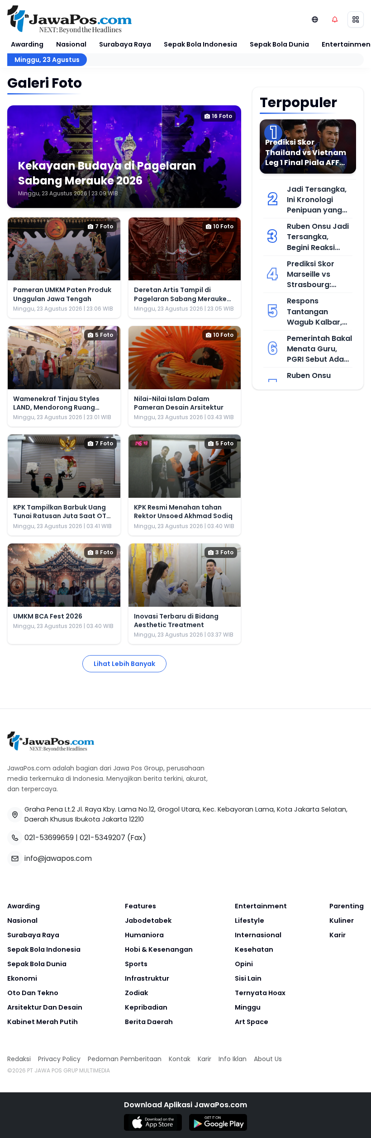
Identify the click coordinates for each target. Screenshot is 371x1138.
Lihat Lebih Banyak (124, 663)
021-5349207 (102, 837)
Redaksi (19, 1058)
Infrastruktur (147, 978)
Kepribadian (146, 1007)
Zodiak (136, 992)
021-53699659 (49, 837)
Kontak (179, 1058)
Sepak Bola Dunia (279, 44)
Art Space (251, 1021)
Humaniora (144, 935)
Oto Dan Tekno (32, 992)
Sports (136, 963)
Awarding (27, 44)
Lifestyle (249, 920)
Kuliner (341, 920)
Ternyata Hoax (260, 992)
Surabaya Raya (125, 44)
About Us (268, 1058)
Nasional (71, 44)
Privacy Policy (59, 1058)
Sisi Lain (248, 978)
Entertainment (261, 906)
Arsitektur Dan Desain (44, 1007)
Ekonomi (22, 978)
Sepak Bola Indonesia (200, 44)
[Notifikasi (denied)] (335, 19)
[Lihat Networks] (315, 19)
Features (140, 906)
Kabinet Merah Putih (42, 1021)
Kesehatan (254, 949)
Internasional (258, 935)
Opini (244, 963)
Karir (337, 935)
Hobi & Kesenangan (159, 949)
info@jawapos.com (58, 858)
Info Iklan (233, 1058)
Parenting (346, 906)
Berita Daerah (149, 1021)
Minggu (248, 1007)
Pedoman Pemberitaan (125, 1058)
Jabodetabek (148, 920)
